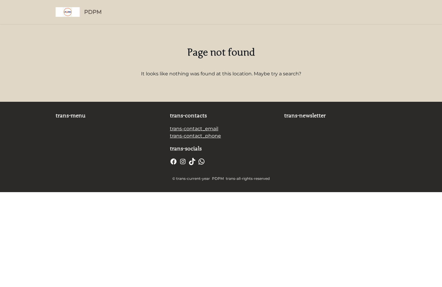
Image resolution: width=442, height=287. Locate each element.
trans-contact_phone (195, 136)
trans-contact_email (194, 128)
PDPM (93, 12)
